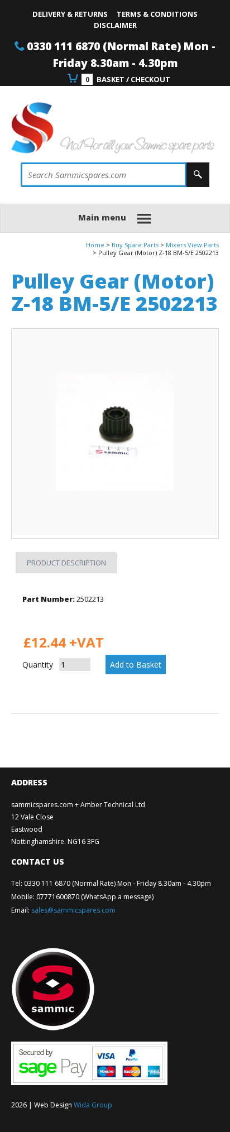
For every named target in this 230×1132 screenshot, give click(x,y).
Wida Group (93, 1105)
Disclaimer (115, 25)
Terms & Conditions (157, 14)
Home (95, 245)
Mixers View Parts (192, 245)
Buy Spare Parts (135, 245)
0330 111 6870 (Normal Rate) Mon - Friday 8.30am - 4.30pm (117, 883)
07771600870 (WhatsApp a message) (95, 896)
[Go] (197, 174)
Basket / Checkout (127, 79)
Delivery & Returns (70, 14)
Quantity (37, 664)
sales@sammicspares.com (73, 910)
